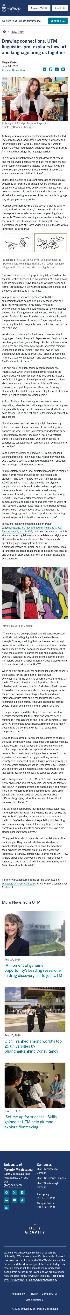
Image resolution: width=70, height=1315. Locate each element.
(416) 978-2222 (46, 1197)
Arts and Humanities (13, 70)
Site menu (56, 20)
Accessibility (18, 1293)
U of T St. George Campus (51, 1177)
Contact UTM (49, 1293)
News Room (17, 31)
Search (58, 8)
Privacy (34, 1293)
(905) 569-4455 (13, 1185)
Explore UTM (37, 8)
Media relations (34, 1299)
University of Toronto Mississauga (21, 20)
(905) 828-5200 (46, 1206)
